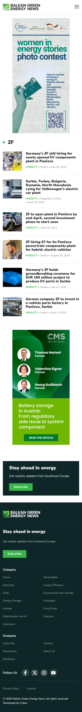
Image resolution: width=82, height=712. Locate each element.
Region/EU (46, 198)
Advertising (9, 651)
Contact (48, 643)
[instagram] (44, 672)
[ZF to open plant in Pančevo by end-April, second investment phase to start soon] (12, 221)
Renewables (50, 577)
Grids (6, 593)
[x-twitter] (34, 672)
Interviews (9, 624)
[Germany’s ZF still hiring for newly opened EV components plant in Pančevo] (12, 161)
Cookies (31, 688)
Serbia (44, 167)
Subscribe (21, 487)
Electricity (8, 585)
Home (6, 577)
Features (48, 616)
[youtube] (53, 672)
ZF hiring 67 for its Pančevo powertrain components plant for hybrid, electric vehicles (51, 246)
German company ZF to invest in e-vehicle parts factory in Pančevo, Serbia (52, 303)
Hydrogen (49, 600)
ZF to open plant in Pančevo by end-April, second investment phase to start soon (51, 218)
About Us (49, 651)
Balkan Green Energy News (29, 699)
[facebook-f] (25, 672)
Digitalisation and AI (15, 616)
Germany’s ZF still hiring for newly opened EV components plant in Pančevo (51, 157)
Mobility (31, 167)
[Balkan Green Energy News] (21, 7)
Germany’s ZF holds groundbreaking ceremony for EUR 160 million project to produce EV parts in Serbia (50, 275)
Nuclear (7, 608)
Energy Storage (12, 600)
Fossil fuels (50, 608)
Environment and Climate (58, 593)
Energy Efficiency (53, 585)
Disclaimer (9, 659)
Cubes (23, 703)
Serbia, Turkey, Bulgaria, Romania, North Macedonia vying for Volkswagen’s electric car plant (52, 187)
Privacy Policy (11, 688)
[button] (76, 7)
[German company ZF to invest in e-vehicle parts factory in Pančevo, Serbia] (12, 306)
